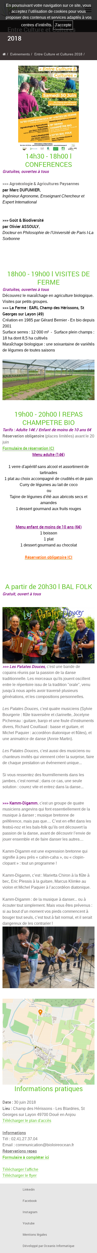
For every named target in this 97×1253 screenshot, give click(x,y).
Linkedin (29, 1189)
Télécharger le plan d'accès (26, 1120)
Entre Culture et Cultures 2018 (58, 54)
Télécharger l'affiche (20, 1169)
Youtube (29, 1223)
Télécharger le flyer (19, 1175)
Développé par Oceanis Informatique (48, 1246)
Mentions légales (35, 1234)
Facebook (30, 1201)
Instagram (30, 1212)
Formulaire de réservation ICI (28, 448)
